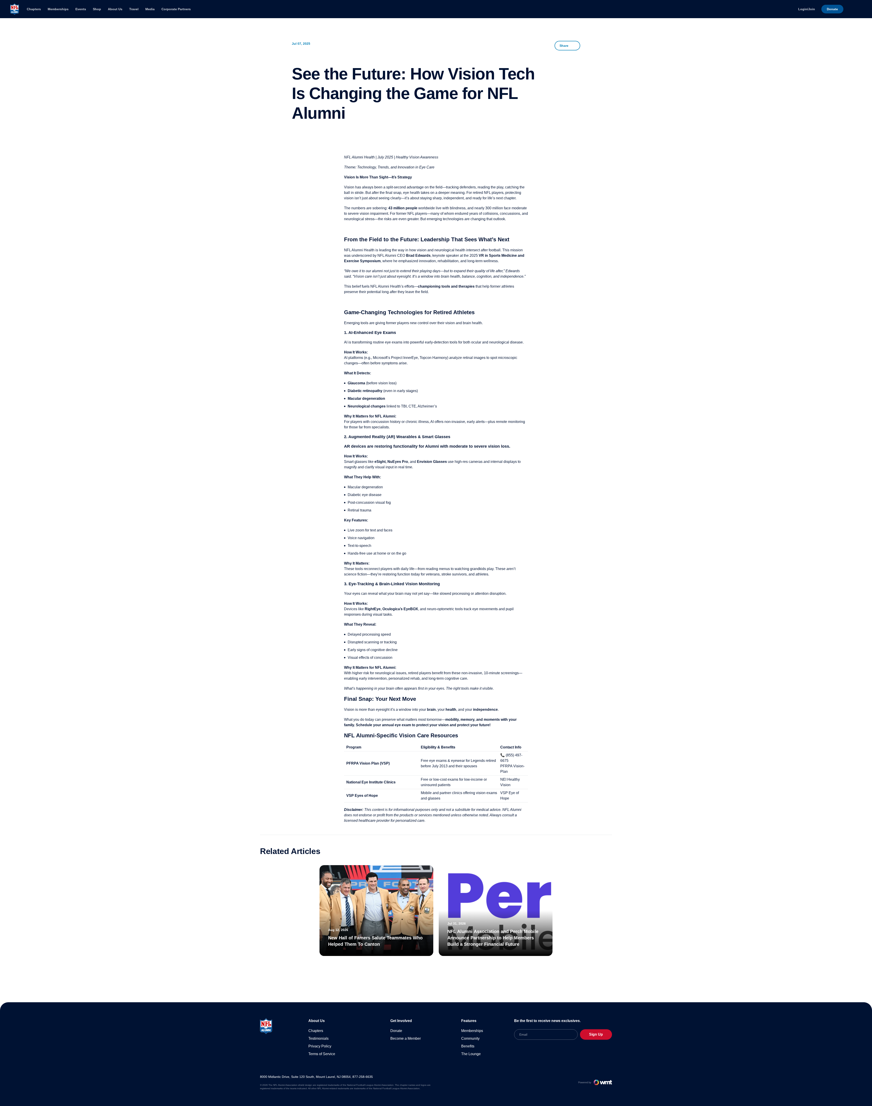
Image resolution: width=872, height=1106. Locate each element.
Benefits (467, 1046)
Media (150, 9)
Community (470, 1038)
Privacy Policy (319, 1046)
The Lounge (471, 1054)
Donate (396, 1031)
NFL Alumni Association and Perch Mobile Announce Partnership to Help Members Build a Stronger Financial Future (492, 938)
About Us (115, 9)
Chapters (34, 9)
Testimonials (318, 1038)
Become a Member (405, 1038)
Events (80, 9)
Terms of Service (321, 1054)
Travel (134, 9)
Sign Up (596, 1034)
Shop (97, 9)
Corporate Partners (176, 9)
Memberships (58, 9)
